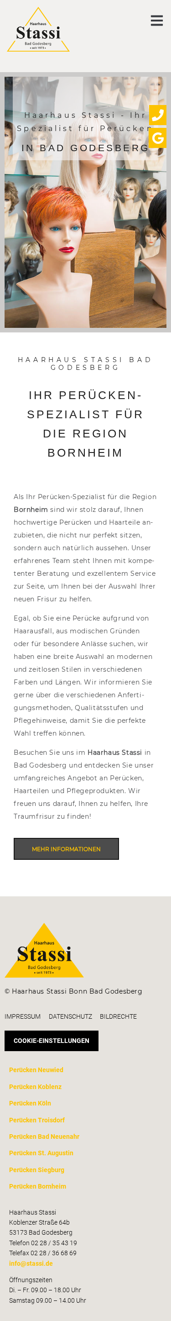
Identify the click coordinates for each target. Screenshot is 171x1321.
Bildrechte (118, 1016)
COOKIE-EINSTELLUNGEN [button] (51, 1040)
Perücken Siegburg (36, 1170)
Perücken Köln (30, 1103)
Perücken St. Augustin (41, 1153)
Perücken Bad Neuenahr (44, 1136)
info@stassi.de (31, 1263)
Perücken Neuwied (36, 1070)
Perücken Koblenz (35, 1086)
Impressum (23, 1016)
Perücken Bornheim (37, 1186)
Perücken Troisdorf (37, 1120)
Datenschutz (70, 1016)
